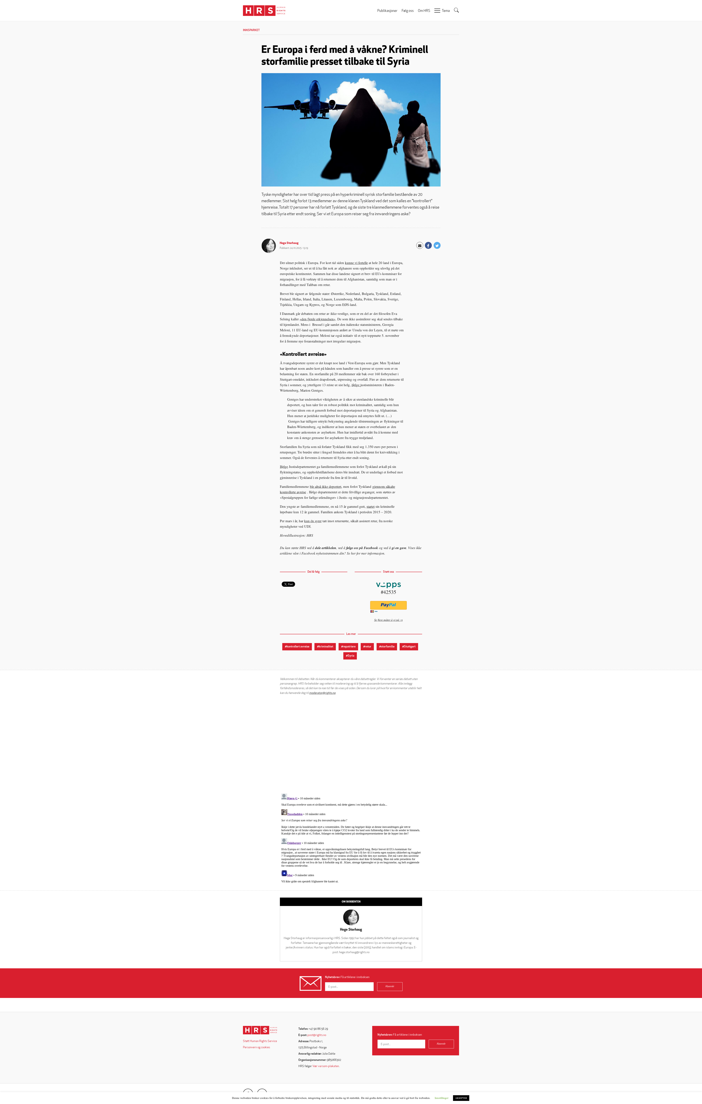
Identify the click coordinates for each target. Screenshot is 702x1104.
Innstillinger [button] (441, 1098)
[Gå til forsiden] (260, 1030)
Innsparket (251, 30)
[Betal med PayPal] (388, 605)
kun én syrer (313, 521)
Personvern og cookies (256, 1047)
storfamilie (388, 646)
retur (368, 646)
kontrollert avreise (298, 646)
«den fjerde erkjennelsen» (317, 319)
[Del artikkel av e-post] (419, 245)
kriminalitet (326, 646)
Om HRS (424, 11)
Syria (351, 655)
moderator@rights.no (322, 693)
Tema (446, 11)
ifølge (356, 385)
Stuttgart (410, 646)
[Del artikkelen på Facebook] (428, 245)
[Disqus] (351, 744)
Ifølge (284, 466)
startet (371, 506)
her (353, 553)
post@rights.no (316, 1035)
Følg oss (408, 11)
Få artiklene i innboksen (347, 977)
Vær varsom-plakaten (325, 1066)
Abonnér (389, 986)
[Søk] (456, 10)
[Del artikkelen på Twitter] (437, 245)
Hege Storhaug (289, 243)
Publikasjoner (387, 11)
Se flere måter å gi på (386, 620)
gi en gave (399, 547)
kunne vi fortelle (356, 262)
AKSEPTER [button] (461, 1098)
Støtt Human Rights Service (260, 1041)
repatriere (349, 646)
